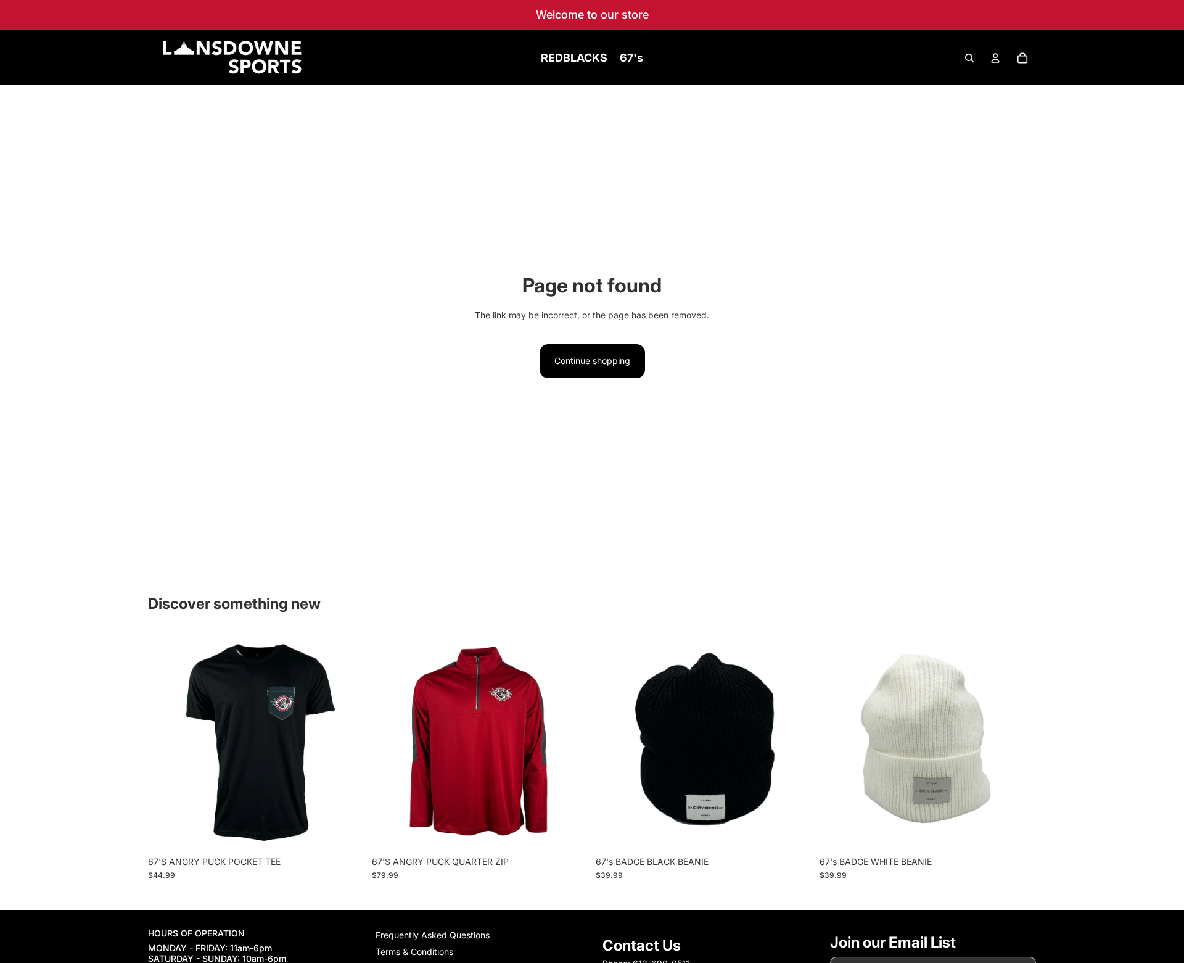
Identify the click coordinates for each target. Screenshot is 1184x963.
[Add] (793, 831)
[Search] (969, 58)
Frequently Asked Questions (433, 935)
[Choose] (345, 831)
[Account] (995, 58)
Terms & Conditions (414, 951)
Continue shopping (592, 360)
